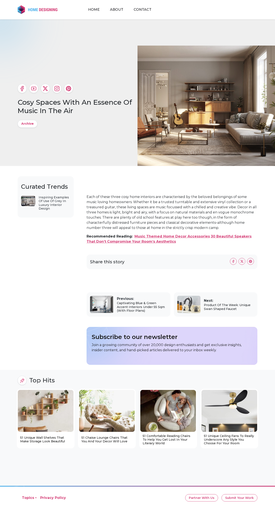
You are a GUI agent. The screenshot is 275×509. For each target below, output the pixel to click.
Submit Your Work (239, 498)
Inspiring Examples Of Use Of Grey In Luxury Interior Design (54, 203)
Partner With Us (201, 498)
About (116, 10)
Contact (142, 10)
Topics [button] (28, 498)
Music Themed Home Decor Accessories (172, 236)
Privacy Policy (53, 498)
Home (94, 10)
